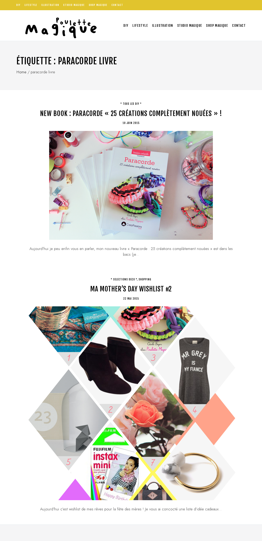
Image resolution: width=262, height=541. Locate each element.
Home (21, 72)
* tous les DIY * (131, 103)
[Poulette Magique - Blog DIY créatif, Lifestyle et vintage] (59, 25)
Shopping (145, 279)
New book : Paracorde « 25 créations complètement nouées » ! (131, 113)
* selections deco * (124, 279)
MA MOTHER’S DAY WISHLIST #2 (131, 289)
